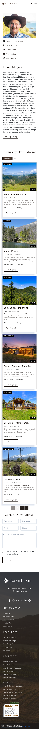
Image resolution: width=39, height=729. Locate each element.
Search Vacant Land (10, 662)
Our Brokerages (8, 616)
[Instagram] (13, 600)
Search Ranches (9, 665)
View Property (10, 213)
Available (7, 159)
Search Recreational (10, 695)
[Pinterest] (29, 600)
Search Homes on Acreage (12, 692)
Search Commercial (10, 699)
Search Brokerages (9, 641)
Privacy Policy (26, 726)
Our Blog (6, 650)
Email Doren (11, 49)
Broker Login (7, 626)
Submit (8, 560)
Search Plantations (9, 677)
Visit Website (11, 58)
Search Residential (9, 674)
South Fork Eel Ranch (15, 194)
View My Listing (11, 136)
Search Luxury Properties (12, 668)
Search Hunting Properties (12, 686)
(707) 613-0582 (12, 45)
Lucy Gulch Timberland (16, 307)
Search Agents (8, 644)
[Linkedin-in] (25, 600)
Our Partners (7, 647)
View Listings (11, 54)
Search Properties (9, 637)
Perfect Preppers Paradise (17, 366)
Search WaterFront (9, 689)
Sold (15, 159)
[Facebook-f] (9, 600)
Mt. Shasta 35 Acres (14, 479)
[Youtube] (17, 600)
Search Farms (8, 683)
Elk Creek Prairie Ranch (16, 422)
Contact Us (7, 623)
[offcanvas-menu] (35, 3)
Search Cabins (8, 671)
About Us (6, 613)
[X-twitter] (21, 600)
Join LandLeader (9, 620)
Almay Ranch (11, 251)
